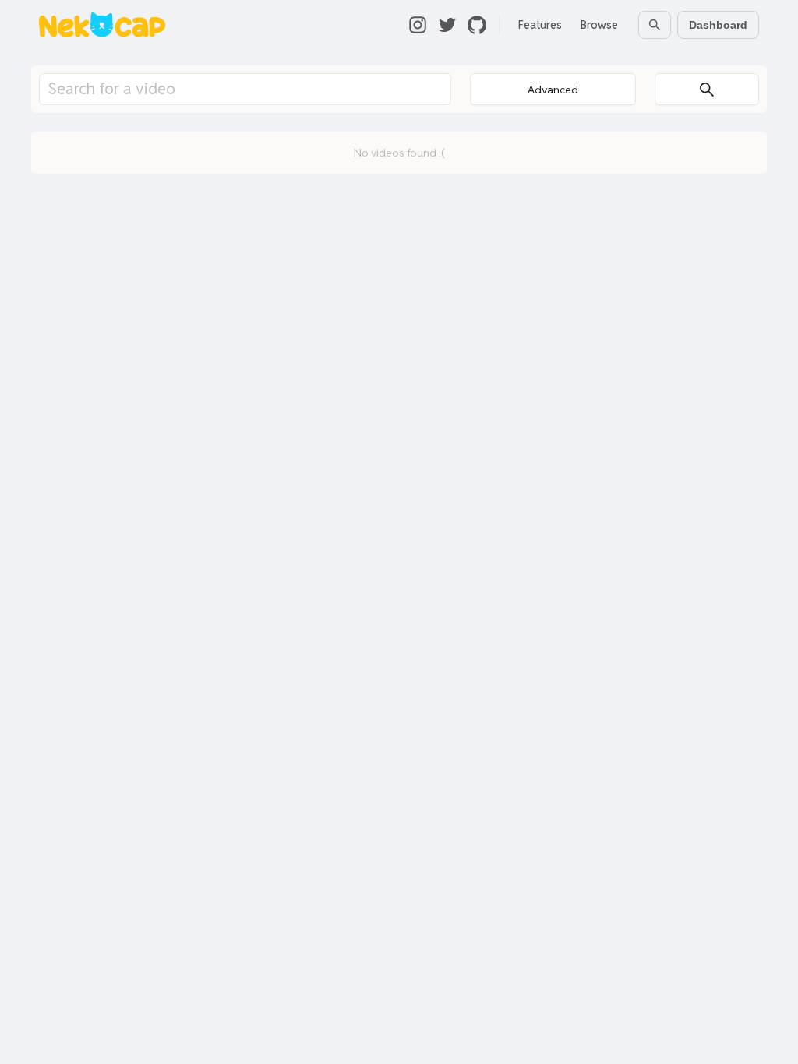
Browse (599, 25)
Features (540, 25)
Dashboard (718, 25)
